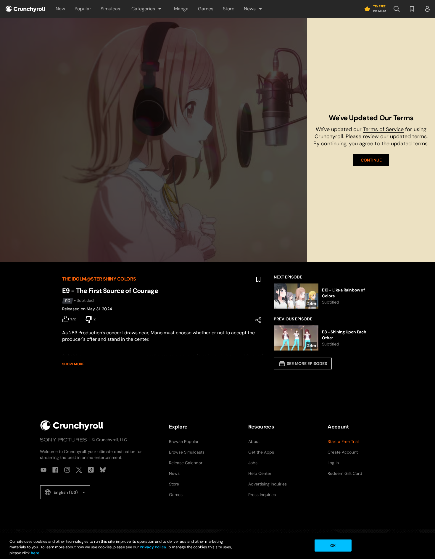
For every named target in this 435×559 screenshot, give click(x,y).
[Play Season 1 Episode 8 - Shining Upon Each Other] (323, 338)
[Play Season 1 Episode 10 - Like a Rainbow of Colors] (323, 296)
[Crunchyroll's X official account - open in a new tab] (79, 469)
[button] (147, 9)
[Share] (258, 320)
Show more (73, 364)
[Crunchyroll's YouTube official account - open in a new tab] (43, 469)
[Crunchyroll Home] (72, 425)
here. (35, 552)
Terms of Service (383, 129)
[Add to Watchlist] (258, 280)
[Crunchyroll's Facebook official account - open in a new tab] (55, 469)
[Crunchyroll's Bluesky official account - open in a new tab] (102, 469)
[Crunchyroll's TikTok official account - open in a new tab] (90, 469)
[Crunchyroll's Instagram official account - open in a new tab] (67, 469)
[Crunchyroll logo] (25, 9)
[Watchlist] (412, 9)
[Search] (396, 9)
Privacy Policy (153, 547)
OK (333, 545)
